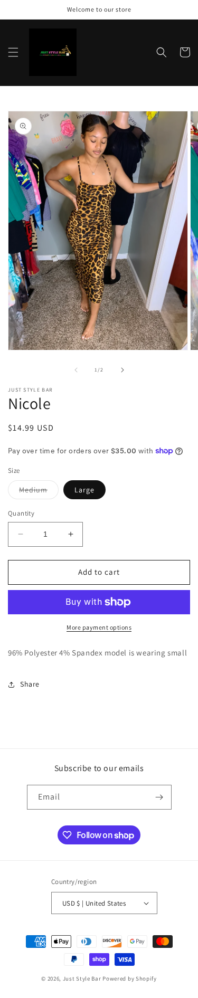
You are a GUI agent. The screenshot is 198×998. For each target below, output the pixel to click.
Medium (39, 491)
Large (84, 490)
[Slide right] (122, 370)
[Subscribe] (159, 797)
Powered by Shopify (129, 978)
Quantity (21, 513)
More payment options (99, 627)
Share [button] (30, 684)
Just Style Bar (82, 978)
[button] (13, 52)
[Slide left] (76, 370)
